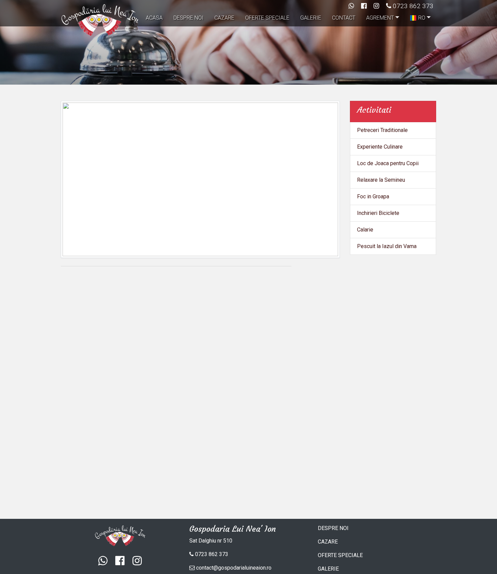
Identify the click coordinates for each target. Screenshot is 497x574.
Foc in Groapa (373, 196)
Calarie (365, 229)
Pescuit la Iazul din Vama (387, 246)
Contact (343, 18)
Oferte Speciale (267, 18)
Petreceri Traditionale (382, 130)
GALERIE (328, 569)
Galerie (310, 18)
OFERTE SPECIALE (340, 555)
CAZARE (328, 541)
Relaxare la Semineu (381, 180)
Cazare (224, 18)
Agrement (380, 18)
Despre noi (188, 18)
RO (421, 18)
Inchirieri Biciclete (378, 213)
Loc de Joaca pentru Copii (388, 163)
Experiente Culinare (380, 147)
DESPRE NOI (333, 528)
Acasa (154, 18)
